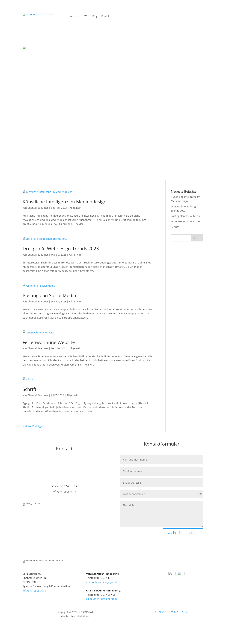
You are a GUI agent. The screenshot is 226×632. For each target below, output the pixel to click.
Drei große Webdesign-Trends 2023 (61, 248)
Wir (86, 16)
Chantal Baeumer (38, 207)
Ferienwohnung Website (49, 342)
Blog (94, 16)
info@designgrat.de (34, 590)
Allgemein (75, 207)
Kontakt (105, 16)
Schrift (29, 389)
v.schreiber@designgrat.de (102, 582)
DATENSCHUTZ (161, 612)
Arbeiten (75, 16)
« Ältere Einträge (32, 426)
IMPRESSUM (180, 612)
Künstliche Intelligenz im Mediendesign (64, 201)
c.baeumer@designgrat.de (102, 598)
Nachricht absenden (183, 532)
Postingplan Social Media (49, 295)
